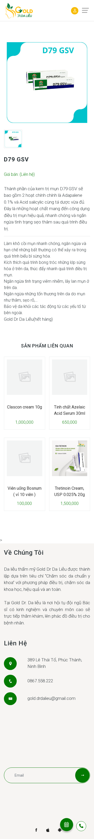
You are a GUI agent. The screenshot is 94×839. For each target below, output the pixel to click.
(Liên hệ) (27, 174)
